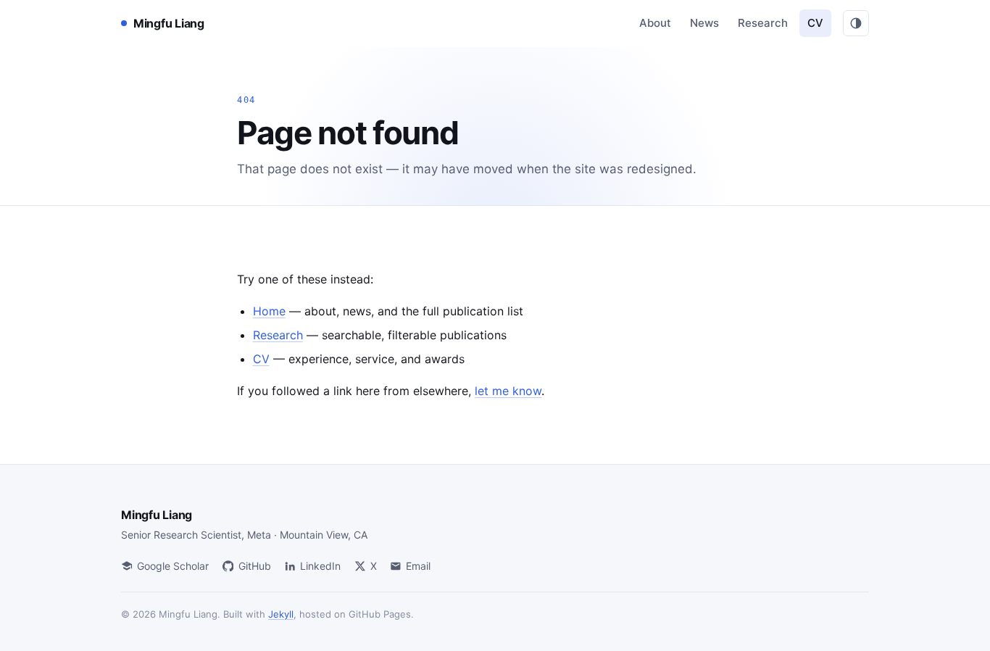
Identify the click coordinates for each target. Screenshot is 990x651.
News (704, 23)
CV (815, 23)
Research (763, 23)
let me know (508, 390)
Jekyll (281, 614)
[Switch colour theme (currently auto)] (856, 23)
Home (269, 311)
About (655, 23)
